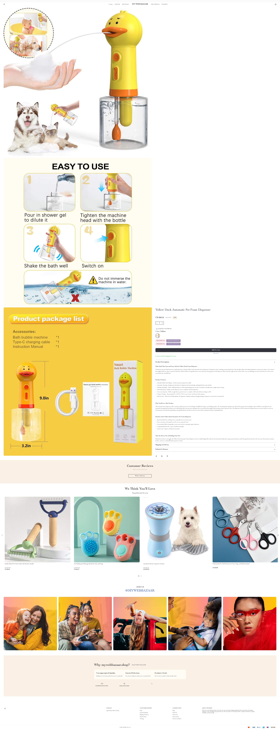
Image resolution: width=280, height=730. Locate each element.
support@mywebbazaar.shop (112, 710)
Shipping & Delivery (144, 714)
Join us (140, 587)
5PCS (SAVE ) (160, 343)
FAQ (141, 710)
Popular (117, 4)
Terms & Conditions (177, 718)
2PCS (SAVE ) (160, 340)
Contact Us (175, 714)
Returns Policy (143, 716)
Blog (174, 710)
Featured (164, 4)
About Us (175, 712)
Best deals (125, 4)
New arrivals (155, 4)
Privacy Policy (176, 716)
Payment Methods (144, 712)
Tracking (142, 718)
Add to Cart (216, 350)
